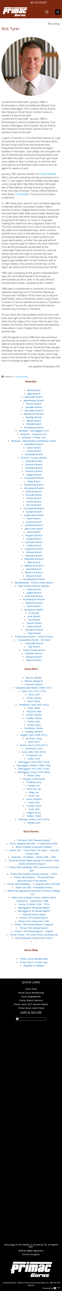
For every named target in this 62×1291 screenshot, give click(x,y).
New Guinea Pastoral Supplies (33, 585)
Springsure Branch (33, 609)
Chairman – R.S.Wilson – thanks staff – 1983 (33, 856)
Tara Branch (34, 619)
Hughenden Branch (34, 515)
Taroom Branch (34, 623)
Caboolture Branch (33, 444)
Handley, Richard (34, 731)
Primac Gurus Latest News (31, 1008)
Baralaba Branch (33, 407)
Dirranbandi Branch (34, 488)
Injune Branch (34, 518)
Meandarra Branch (33, 558)
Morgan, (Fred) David (34, 778)
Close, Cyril (33, 694)
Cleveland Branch (34, 467)
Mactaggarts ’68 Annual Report (34, 907)
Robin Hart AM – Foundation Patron (33, 887)
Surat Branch (33, 616)
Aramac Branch (34, 403)
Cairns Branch (34, 447)
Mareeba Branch (33, 555)
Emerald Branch (34, 494)
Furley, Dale (34, 721)
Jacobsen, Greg (34, 738)
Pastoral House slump (33, 914)
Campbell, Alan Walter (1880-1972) (34, 687)
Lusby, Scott (33, 758)
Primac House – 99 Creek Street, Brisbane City (34, 934)
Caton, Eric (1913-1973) (33, 691)
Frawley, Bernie (34, 718)
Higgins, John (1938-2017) (33, 734)
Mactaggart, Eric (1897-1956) (33, 768)
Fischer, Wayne (34, 714)
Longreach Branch (34, 548)
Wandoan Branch (33, 653)
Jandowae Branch (34, 525)
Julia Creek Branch (34, 528)
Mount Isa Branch (34, 572)
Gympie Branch (34, 511)
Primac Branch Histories (31, 1000)
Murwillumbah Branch (34, 579)
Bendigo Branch (34, 417)
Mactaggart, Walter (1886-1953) (34, 765)
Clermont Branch (33, 464)
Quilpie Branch (33, 592)
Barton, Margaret (34, 680)
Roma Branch (34, 606)
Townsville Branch (34, 643)
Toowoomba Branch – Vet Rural (33, 639)
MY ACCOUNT (39, 2)
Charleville (22, 194)
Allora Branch (33, 390)
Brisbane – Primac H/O (34, 437)
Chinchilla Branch (33, 461)
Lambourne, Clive (34, 748)
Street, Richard (34, 799)
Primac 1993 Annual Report (34, 927)
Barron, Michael (34, 677)
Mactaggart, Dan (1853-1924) (33, 761)
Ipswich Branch (34, 521)
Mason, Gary (33, 775)
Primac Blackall (47, 174)
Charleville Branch (34, 454)
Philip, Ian (34, 792)
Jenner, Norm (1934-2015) (34, 745)
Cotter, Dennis (33, 697)
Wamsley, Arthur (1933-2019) (33, 819)
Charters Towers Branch (33, 457)
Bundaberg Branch (33, 427)
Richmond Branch (34, 596)
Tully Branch (34, 646)
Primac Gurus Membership (34, 958)
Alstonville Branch (34, 396)
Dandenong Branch (34, 484)
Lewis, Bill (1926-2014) (34, 751)
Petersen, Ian (34, 788)
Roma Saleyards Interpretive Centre (34, 937)
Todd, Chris (34, 802)
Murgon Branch (34, 575)
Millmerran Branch (34, 565)
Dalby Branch (34, 481)
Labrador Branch (33, 542)
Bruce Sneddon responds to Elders (34, 846)
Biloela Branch (34, 420)
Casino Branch (34, 450)
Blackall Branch (33, 423)
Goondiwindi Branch (34, 508)
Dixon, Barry (33, 701)
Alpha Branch (33, 393)
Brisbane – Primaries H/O (33, 434)
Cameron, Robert (34, 684)
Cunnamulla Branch (33, 477)
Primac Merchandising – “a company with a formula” (33, 883)
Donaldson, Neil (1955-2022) (34, 704)
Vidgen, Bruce (34, 812)
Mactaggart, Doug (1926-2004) (33, 772)
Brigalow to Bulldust (33, 965)
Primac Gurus (21, 376)
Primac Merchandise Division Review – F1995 (33, 873)
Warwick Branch (34, 656)
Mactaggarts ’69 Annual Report (34, 910)
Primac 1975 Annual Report (34, 917)
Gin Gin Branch (33, 504)
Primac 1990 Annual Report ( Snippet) (33, 924)
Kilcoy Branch (34, 531)
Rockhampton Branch (34, 599)
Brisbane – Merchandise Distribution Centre (33, 440)
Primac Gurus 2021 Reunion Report (31, 1004)
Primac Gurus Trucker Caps (34, 962)
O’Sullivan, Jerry (34, 782)
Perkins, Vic (34, 785)
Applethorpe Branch (33, 400)
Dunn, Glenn (34, 707)
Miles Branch (33, 562)
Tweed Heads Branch (34, 649)
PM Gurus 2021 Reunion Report (33, 840)
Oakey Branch (34, 589)
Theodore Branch (34, 629)
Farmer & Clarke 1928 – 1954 (34, 904)
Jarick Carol (33, 741)
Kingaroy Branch (33, 535)
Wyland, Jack (34, 822)
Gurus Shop (31, 988)
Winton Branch (33, 660)
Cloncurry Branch (33, 471)
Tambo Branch (33, 626)
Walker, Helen (34, 815)
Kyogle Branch (33, 538)
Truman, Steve (33, 805)
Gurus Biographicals (31, 996)
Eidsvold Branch (34, 491)
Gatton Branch (33, 498)
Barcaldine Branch (34, 410)
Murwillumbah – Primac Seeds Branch (34, 582)
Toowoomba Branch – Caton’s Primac (33, 636)
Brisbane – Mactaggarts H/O (34, 430)
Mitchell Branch (34, 569)
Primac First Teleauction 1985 (33, 921)
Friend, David (34, 724)
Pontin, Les (34, 795)
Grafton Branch (34, 501)
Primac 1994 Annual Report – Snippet (34, 931)
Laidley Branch (33, 545)
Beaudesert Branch (34, 413)
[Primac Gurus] (15, 12)
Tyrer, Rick (33, 809)
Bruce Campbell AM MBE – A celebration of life (34, 843)
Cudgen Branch (34, 474)
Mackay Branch (34, 552)
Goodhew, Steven (34, 728)
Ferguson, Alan (33, 711)
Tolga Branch (34, 633)
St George (33, 612)
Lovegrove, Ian (34, 755)
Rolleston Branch (34, 602)
